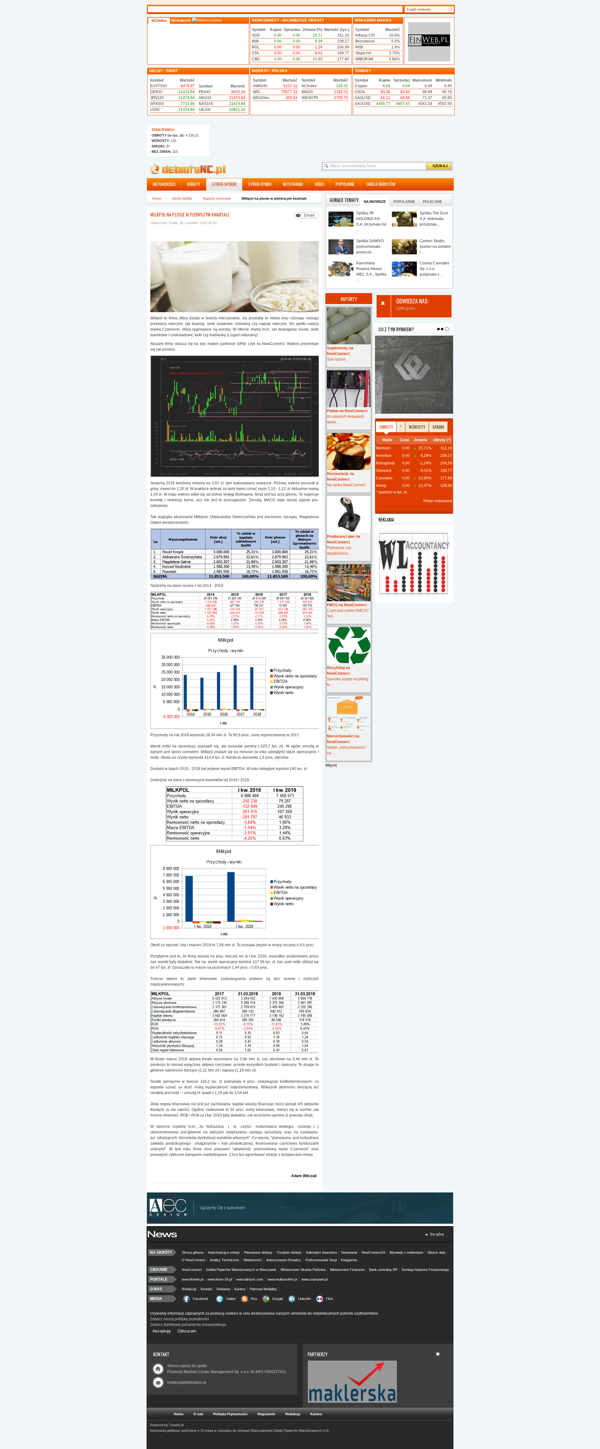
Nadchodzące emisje (224, 1252)
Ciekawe (159, 1269)
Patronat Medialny (263, 1289)
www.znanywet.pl (314, 1279)
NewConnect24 (373, 1252)
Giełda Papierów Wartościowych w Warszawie (241, 1270)
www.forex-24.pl (220, 1279)
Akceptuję (161, 1331)
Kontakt (206, 1289)
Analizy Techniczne (224, 1260)
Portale (159, 1279)
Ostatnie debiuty (289, 1252)
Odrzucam (187, 1331)
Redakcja (189, 1289)
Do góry (437, 1234)
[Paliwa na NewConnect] (349, 388)
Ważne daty (437, 1252)
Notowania (349, 1252)
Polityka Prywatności (230, 1414)
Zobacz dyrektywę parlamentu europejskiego (188, 1324)
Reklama (223, 1289)
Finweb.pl (176, 1425)
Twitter (231, 1299)
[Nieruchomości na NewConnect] (349, 714)
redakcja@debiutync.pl (186, 1382)
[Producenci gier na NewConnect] (349, 514)
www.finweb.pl (192, 1279)
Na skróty (161, 1252)
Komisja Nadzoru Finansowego (425, 1270)
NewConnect (192, 1270)
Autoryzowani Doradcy (283, 1260)
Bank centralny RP (383, 1270)
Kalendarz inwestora (321, 1252)
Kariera (239, 1289)
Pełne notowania (437, 501)
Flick (329, 1299)
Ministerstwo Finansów (347, 1270)
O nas (156, 1289)
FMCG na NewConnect (347, 605)
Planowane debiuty (258, 1252)
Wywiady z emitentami (406, 1252)
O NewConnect (193, 1260)
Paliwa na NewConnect (347, 411)
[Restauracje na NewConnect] (349, 451)
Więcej (331, 765)
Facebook (200, 1299)
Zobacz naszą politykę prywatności (179, 1319)
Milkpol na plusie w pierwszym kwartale (189, 214)
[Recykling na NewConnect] (349, 645)
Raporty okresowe (217, 198)
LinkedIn (304, 1299)
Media (156, 1299)
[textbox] (426, 9)
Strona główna (192, 1252)
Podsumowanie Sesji (321, 1260)
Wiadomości (252, 1260)
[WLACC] (414, 601)
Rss (254, 1299)
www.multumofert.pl (282, 1279)
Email (306, 215)
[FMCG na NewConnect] (349, 582)
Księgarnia (349, 1260)
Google (277, 1299)
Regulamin (266, 1414)
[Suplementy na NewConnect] (349, 325)
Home (156, 198)
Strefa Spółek (182, 198)
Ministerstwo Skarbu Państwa (303, 1270)
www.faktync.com (249, 1279)
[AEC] (303, 1222)
